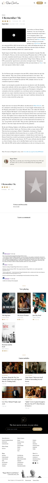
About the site (36, 455)
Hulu (18, 450)
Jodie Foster (37, 43)
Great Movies (5, 458)
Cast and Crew (5, 443)
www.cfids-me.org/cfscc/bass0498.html (33, 151)
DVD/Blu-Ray (20, 455)
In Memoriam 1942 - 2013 (13, 474)
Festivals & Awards (21, 465)
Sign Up (3, 448)
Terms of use (28, 480)
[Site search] (34, 3)
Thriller (34, 448)
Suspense (35, 447)
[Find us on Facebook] (33, 463)
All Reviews (4, 442)
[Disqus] (24, 267)
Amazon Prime (20, 442)
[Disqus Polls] (24, 236)
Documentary (20, 445)
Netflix (34, 442)
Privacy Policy (36, 480)
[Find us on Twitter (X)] (37, 463)
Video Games (20, 457)
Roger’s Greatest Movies (7, 440)
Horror (18, 448)
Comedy (19, 443)
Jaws (41, 63)
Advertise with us (36, 458)
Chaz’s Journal (5, 457)
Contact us (35, 457)
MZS (3, 460)
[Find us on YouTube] (35, 463)
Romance (35, 443)
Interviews (4, 464)
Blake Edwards (37, 105)
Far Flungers (4, 462)
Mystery (34, 440)
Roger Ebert (5, 24)
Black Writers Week (21, 458)
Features (19, 460)
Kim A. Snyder (41, 39)
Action (18, 440)
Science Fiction (36, 445)
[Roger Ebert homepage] (10, 2)
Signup (40, 2)
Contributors (35, 460)
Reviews (4, 455)
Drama (18, 447)
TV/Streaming (20, 462)
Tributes (4, 465)
